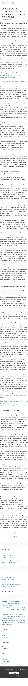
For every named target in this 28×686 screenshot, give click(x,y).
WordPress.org (5, 663)
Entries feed (4, 659)
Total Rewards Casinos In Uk (8, 562)
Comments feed (5, 661)
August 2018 (4, 637)
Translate (17, 675)
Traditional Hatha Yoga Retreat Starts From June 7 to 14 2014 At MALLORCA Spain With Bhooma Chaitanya (13, 597)
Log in (2, 656)
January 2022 (4, 635)
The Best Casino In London (7, 555)
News (2, 646)
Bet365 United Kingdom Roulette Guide (10, 560)
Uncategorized (5, 648)
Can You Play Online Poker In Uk (9, 553)
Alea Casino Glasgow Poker (8, 557)
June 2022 (4, 633)
